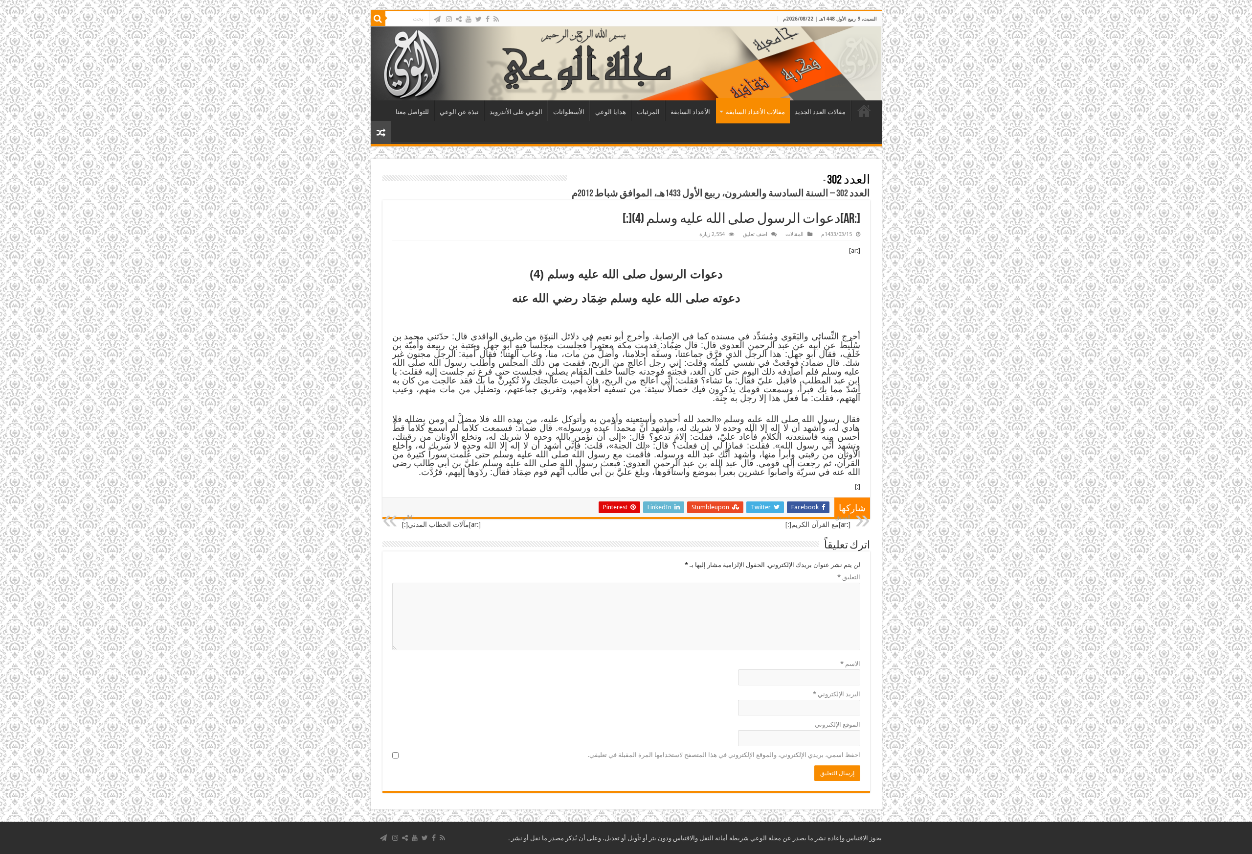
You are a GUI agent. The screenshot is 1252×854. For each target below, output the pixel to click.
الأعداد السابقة (690, 112)
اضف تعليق (755, 234)
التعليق (848, 577)
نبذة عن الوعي (459, 112)
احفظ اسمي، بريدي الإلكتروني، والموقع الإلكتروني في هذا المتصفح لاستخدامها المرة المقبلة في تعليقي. (724, 755)
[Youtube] (468, 19)
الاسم (850, 663)
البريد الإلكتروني (836, 694)
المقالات (794, 234)
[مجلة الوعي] (626, 63)
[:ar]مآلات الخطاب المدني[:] (441, 521)
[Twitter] (478, 19)
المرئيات (648, 112)
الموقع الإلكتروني (837, 724)
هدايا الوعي (610, 112)
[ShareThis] (459, 19)
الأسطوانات (568, 112)
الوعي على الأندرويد (516, 112)
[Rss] (496, 19)
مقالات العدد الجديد (820, 112)
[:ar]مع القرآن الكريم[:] (817, 521)
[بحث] (378, 18)
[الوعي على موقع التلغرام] (437, 19)
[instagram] (449, 19)
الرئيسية (864, 110)
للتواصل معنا (412, 112)
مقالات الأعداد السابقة (755, 112)
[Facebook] (488, 19)
